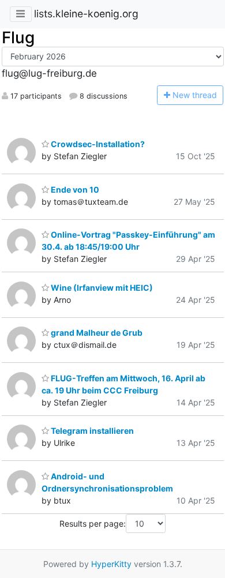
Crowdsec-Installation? (97, 144)
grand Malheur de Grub (95, 332)
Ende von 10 (74, 189)
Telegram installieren (91, 431)
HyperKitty (111, 564)
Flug (18, 37)
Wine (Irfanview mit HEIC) (101, 287)
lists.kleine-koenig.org (86, 13)
